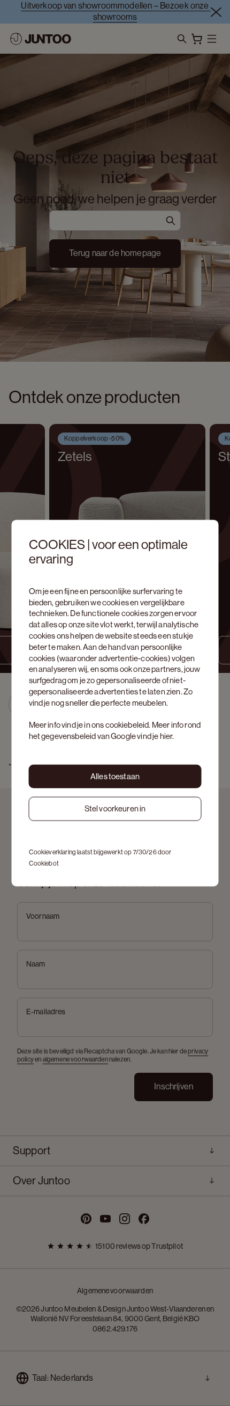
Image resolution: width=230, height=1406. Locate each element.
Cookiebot (44, 863)
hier (166, 736)
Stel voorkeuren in (115, 808)
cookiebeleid (127, 724)
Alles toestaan (115, 775)
